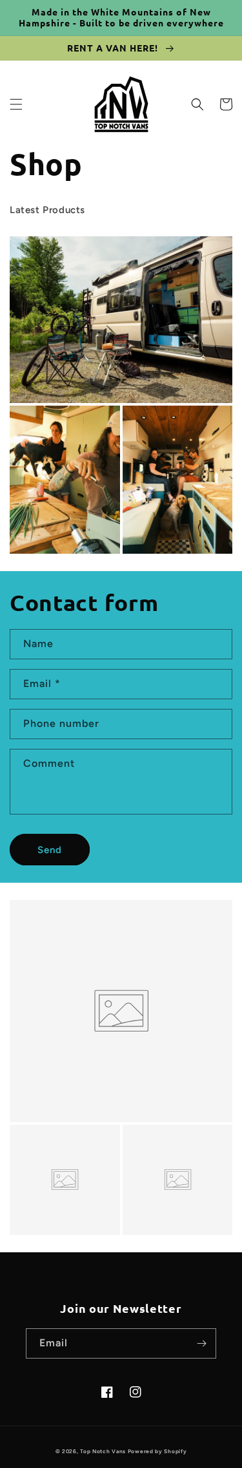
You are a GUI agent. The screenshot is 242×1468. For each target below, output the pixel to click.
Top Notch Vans (103, 1451)
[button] (16, 104)
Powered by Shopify (157, 1451)
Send (49, 850)
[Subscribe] (201, 1343)
